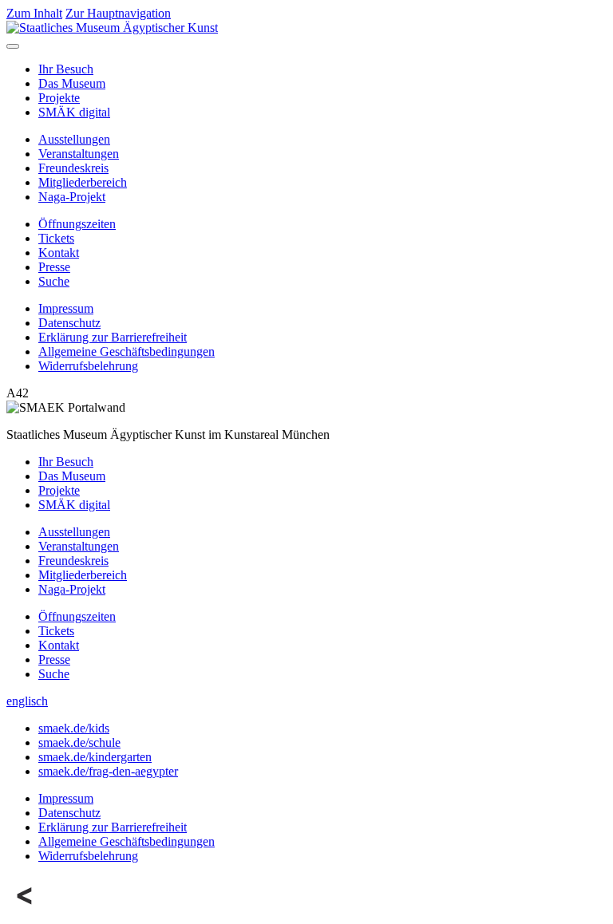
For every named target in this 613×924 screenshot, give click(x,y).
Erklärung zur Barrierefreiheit (112, 337)
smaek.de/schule (79, 742)
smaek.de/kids (73, 728)
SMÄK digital (74, 112)
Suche (53, 281)
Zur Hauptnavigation (118, 13)
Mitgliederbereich (82, 182)
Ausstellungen (74, 139)
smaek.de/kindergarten (95, 757)
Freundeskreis (73, 168)
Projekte (59, 98)
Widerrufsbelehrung (88, 366)
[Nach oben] (25, 910)
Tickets (56, 238)
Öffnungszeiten (77, 224)
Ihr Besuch (65, 69)
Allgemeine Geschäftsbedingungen (126, 351)
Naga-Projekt (71, 196)
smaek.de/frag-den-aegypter (108, 771)
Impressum (65, 308)
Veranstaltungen (78, 153)
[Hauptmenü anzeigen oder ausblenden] (12, 46)
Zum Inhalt (34, 13)
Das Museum (71, 83)
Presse (54, 267)
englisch (27, 701)
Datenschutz (69, 323)
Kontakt (58, 252)
